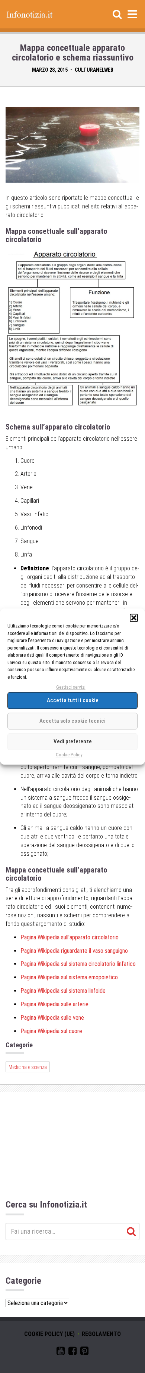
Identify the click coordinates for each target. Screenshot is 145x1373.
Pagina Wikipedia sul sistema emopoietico (69, 977)
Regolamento (101, 1334)
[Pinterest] (84, 1352)
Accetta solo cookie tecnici (72, 721)
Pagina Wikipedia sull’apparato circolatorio (69, 937)
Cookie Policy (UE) (49, 1334)
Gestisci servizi (71, 687)
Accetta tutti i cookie (73, 700)
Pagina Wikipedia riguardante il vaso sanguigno (74, 950)
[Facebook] (72, 1352)
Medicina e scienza (28, 1067)
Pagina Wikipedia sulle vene (52, 1017)
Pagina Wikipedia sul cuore (51, 1031)
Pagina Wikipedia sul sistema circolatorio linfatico (78, 963)
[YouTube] (61, 1352)
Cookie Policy (69, 754)
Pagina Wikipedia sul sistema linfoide (63, 990)
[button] (134, 618)
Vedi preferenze (73, 741)
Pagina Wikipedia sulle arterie (54, 1004)
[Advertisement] (72, 1146)
